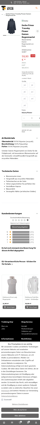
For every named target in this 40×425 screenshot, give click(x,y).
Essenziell (7, 399)
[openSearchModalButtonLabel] (36, 8)
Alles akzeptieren (20, 410)
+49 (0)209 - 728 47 (20, 1)
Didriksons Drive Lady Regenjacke (10, 298)
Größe (24, 81)
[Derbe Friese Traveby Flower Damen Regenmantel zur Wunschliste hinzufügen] (37, 31)
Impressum (5, 391)
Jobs (3, 329)
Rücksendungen (27, 329)
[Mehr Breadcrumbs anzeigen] (2, 14)
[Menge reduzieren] (24, 118)
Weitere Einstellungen (20, 404)
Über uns (4, 326)
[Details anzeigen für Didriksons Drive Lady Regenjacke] (12, 285)
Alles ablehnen (20, 416)
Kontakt (24, 326)
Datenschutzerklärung (9, 396)
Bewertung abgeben (20, 227)
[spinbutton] (32, 118)
